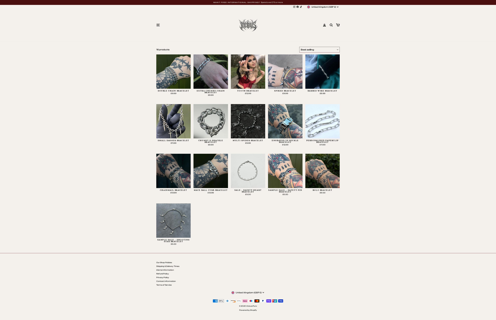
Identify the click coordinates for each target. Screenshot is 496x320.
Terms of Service (164, 285)
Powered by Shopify (248, 310)
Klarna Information (165, 270)
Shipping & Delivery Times (167, 266)
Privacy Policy (162, 277)
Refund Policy (162, 274)
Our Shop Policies (164, 262)
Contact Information (166, 281)
